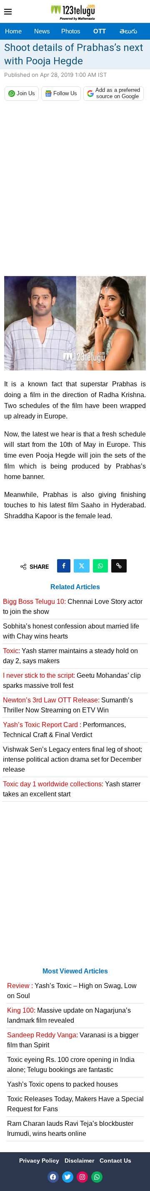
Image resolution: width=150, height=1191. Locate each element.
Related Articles (75, 586)
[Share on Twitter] (82, 566)
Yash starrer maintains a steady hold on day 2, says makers (70, 655)
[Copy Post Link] (119, 566)
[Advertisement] (75, 190)
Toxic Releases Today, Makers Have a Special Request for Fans (75, 1103)
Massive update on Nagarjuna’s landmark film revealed (69, 1015)
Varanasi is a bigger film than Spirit (72, 1040)
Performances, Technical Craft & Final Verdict (64, 729)
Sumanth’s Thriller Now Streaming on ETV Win (68, 705)
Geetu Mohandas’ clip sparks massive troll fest (72, 680)
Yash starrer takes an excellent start (71, 789)
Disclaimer (80, 1160)
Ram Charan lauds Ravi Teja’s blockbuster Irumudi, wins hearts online (70, 1128)
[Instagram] (82, 1177)
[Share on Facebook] (63, 566)
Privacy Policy (40, 1160)
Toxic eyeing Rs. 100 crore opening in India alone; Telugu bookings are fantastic (71, 1064)
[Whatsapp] (96, 1177)
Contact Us (115, 1160)
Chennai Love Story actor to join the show (72, 606)
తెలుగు (128, 31)
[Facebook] (53, 1177)
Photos (70, 31)
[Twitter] (67, 1177)
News (42, 31)
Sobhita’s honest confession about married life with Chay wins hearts (71, 631)
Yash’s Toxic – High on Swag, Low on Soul (72, 990)
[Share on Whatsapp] (100, 566)
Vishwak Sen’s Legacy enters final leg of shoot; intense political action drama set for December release (72, 759)
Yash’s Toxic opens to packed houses (62, 1084)
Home (13, 31)
